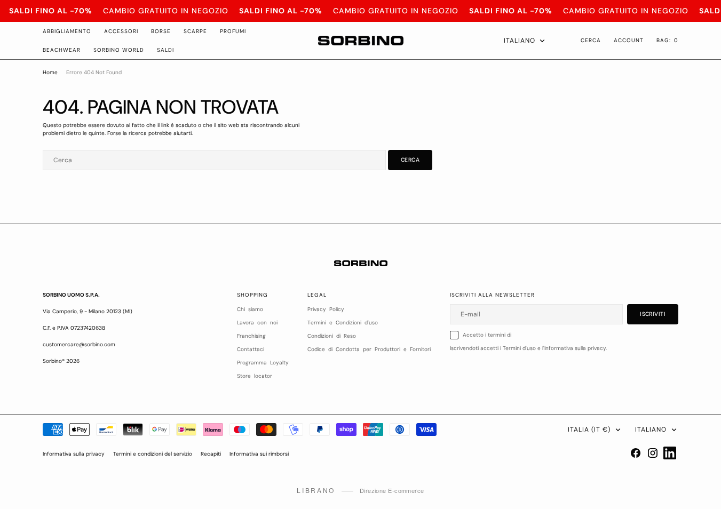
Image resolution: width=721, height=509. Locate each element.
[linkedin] (669, 453)
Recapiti (211, 453)
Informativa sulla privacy (74, 453)
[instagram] (652, 453)
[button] (667, 40)
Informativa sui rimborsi (259, 453)
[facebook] (635, 453)
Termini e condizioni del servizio (152, 453)
